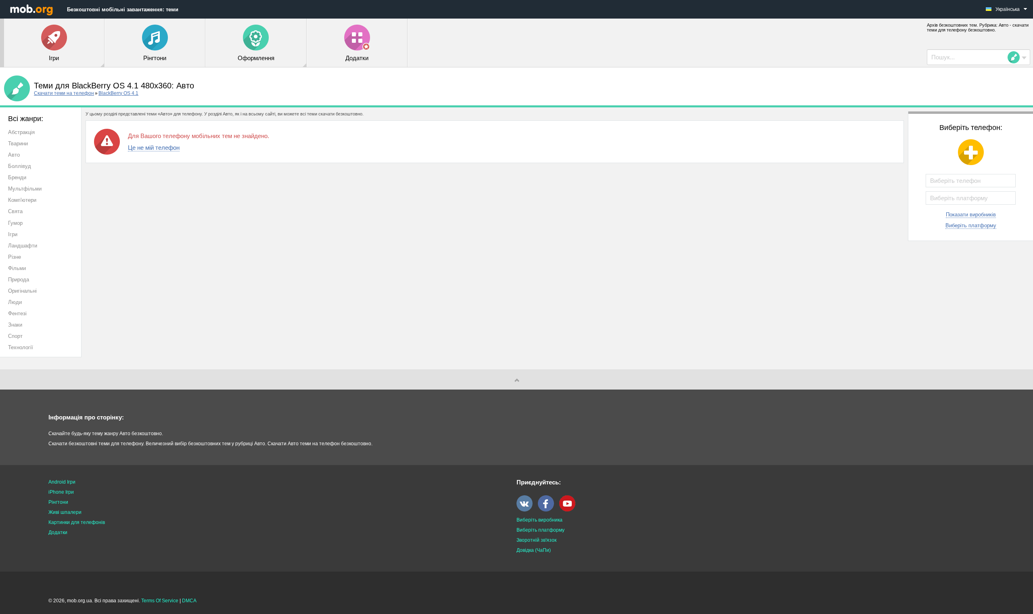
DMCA (189, 601)
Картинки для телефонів (76, 522)
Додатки (57, 532)
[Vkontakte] (526, 510)
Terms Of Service (159, 601)
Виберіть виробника (539, 520)
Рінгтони (58, 502)
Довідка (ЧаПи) (533, 550)
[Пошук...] (1016, 57)
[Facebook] (548, 510)
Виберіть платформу (970, 225)
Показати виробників (971, 215)
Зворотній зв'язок (536, 540)
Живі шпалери (65, 512)
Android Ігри (61, 482)
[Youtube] (569, 510)
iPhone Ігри (61, 492)
